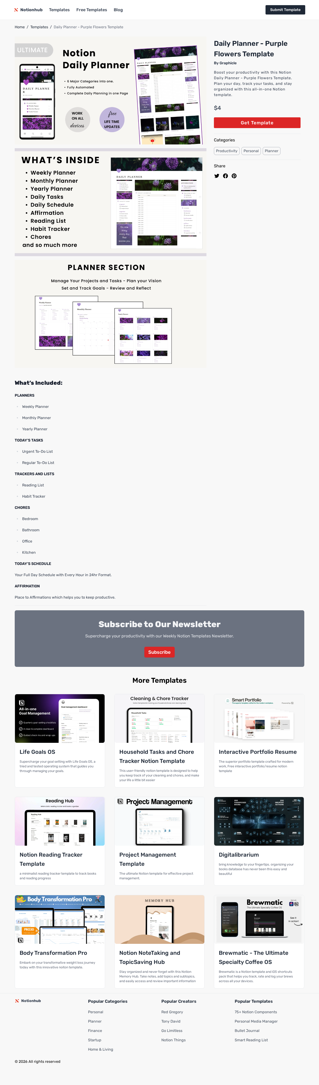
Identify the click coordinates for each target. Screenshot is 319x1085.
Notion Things (173, 1040)
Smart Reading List (251, 1040)
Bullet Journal (247, 1030)
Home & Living (100, 1049)
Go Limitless (171, 1030)
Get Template (257, 123)
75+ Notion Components (256, 1012)
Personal (251, 151)
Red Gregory (172, 1012)
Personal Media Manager (256, 1021)
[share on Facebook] (225, 176)
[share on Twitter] (217, 176)
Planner (271, 151)
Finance (95, 1030)
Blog (118, 9)
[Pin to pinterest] (234, 176)
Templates (59, 9)
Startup (94, 1040)
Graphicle (228, 63)
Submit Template (285, 9)
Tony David (171, 1021)
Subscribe (159, 652)
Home (20, 27)
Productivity (226, 151)
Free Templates (91, 9)
